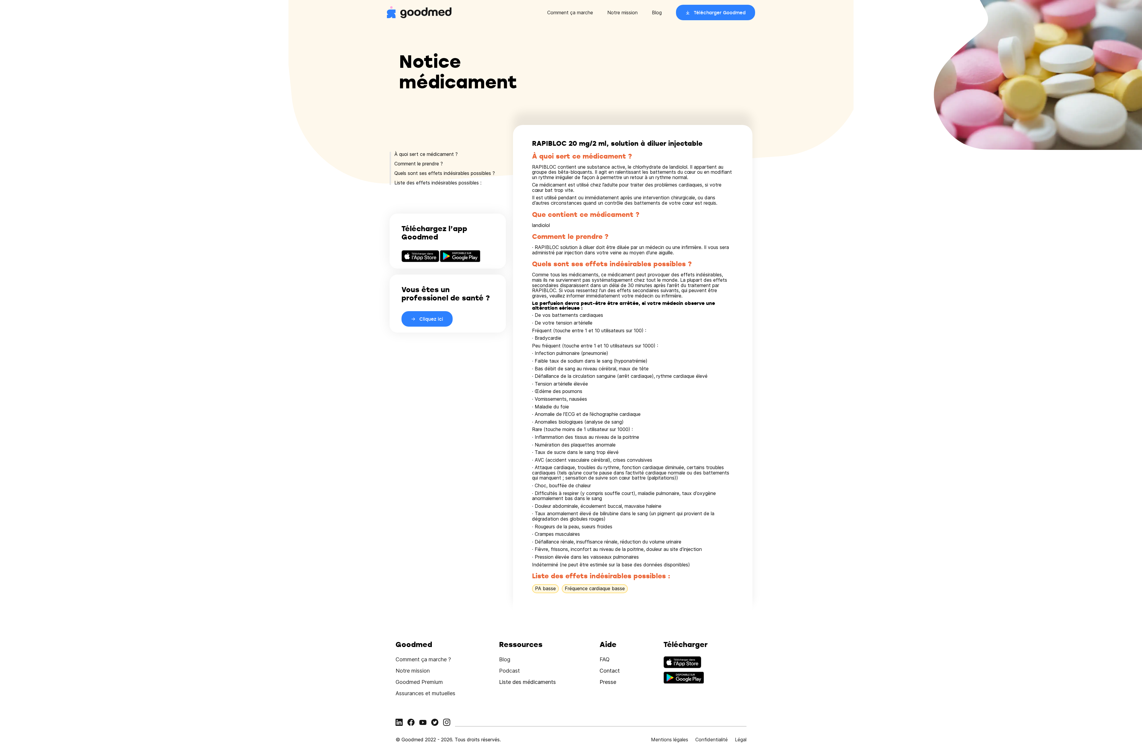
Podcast (509, 671)
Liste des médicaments (527, 682)
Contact (610, 671)
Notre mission (622, 12)
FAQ (605, 659)
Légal (740, 740)
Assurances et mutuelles (425, 693)
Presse (608, 682)
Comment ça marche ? (423, 659)
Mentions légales (669, 740)
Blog (657, 12)
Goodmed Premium (419, 682)
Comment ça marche (570, 12)
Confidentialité (711, 740)
